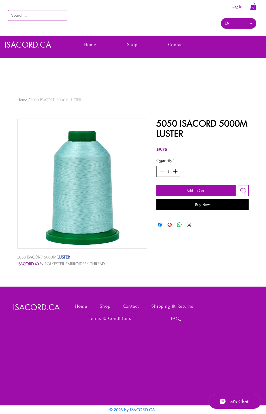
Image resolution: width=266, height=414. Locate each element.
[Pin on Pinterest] (170, 225)
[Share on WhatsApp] (179, 225)
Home (22, 100)
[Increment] (176, 171)
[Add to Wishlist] (243, 190)
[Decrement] (161, 171)
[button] (253, 6)
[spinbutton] (168, 171)
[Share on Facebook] (160, 225)
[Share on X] (189, 225)
